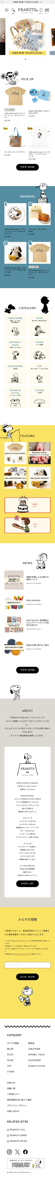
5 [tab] (29, 59)
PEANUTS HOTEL (15, 393)
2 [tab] (18, 59)
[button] (13, 11)
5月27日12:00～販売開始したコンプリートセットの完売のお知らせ (37, 622)
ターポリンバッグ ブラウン (14, 152)
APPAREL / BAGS (15, 344)
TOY (39, 367)
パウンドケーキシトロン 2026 (38, 230)
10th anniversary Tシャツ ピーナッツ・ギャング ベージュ (14, 115)
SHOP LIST (27, 884)
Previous (3, 36)
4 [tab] (25, 59)
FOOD (39, 319)
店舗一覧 (11, 1089)
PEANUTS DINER (18, 1136)
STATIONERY (15, 367)
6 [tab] (33, 59)
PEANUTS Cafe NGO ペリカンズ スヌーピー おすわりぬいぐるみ (15, 270)
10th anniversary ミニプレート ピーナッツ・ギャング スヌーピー (15, 231)
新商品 (31, 1043)
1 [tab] (14, 59)
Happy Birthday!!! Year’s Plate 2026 (39, 112)
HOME (39, 343)
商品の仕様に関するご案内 (37, 645)
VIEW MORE (27, 167)
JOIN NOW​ (27, 977)
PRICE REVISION (33, 600)
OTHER (39, 391)
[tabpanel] (27, 36)
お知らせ (11, 1083)
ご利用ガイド (13, 1094)
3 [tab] (22, 59)
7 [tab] (37, 59)
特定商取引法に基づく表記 (19, 1100)
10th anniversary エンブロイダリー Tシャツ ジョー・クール (39, 154)
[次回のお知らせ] (53, 2)
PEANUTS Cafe (17, 1130)
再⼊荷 (10, 1049)
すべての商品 (13, 1043)
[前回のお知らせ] (2, 2)
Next (51, 36)
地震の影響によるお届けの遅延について (37, 578)
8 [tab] (40, 59)
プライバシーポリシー (21, 954)
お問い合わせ (13, 1111)
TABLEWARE (15, 320)
